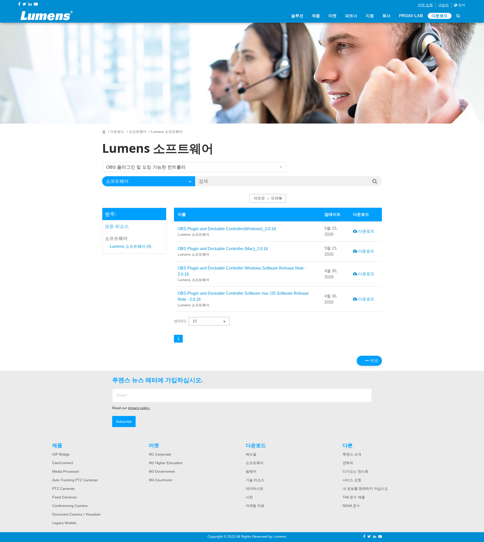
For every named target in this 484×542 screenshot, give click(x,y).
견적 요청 (425, 5)
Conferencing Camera (69, 506)
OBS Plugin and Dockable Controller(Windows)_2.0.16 (227, 231)
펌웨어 (251, 471)
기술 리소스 (255, 480)
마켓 (332, 16)
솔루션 (297, 16)
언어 (461, 5)
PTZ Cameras (63, 489)
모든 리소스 (117, 226)
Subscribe (124, 421)
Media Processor (65, 471)
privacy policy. (139, 408)
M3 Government (162, 471)
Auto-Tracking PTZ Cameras (75, 480)
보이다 (180, 321)
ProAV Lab (411, 16)
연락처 (348, 463)
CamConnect (62, 463)
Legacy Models (64, 523)
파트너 (351, 16)
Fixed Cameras (64, 497)
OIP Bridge (61, 454)
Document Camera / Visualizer (76, 514)
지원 (370, 16)
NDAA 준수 (351, 506)
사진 (249, 497)
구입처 (443, 5)
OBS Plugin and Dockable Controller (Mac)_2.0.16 (223, 251)
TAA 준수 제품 (354, 497)
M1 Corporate (160, 454)
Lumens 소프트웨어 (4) (130, 247)
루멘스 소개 (352, 454)
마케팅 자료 (255, 506)
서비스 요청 (352, 480)
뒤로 (373, 360)
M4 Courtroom (160, 480)
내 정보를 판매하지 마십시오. (366, 489)
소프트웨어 (137, 132)
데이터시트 (254, 489)
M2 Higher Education (166, 463)
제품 (316, 16)
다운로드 (440, 16)
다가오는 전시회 (355, 471)
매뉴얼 (251, 454)
